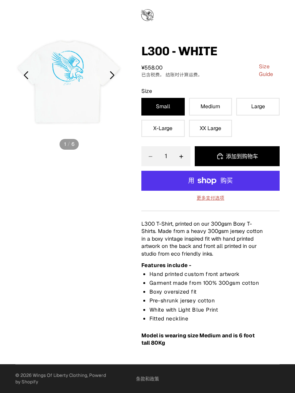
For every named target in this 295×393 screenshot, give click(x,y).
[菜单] (9, 16)
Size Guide (266, 70)
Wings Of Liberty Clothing (60, 375)
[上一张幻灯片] (24, 76)
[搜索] (25, 15)
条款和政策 (147, 379)
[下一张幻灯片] (114, 76)
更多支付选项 (210, 198)
